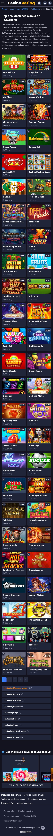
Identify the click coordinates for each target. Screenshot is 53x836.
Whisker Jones (10, 122)
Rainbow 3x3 (34, 147)
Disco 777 (7, 396)
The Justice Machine (39, 620)
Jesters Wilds (10, 271)
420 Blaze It (8, 97)
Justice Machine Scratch (39, 172)
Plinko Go (33, 421)
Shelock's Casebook (12, 669)
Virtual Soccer (35, 470)
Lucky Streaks (9, 371)
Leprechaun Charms (38, 520)
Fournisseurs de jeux (37, 799)
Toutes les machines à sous (13, 799)
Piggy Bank (8, 645)
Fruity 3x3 (7, 346)
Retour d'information (13, 821)
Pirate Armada (10, 545)
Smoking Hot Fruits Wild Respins (13, 296)
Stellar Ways (9, 470)
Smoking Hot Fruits (38, 321)
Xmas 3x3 (7, 495)
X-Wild (32, 246)
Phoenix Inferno (36, 545)
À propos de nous (11, 816)
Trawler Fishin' (10, 446)
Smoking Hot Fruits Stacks (13, 570)
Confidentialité (29, 816)
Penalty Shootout (11, 595)
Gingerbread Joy (36, 570)
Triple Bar (8, 520)
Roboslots (33, 645)
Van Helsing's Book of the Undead (13, 246)
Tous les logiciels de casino (26, 785)
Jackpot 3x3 (9, 172)
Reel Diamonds (36, 346)
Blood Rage (34, 446)
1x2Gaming (35, 9)
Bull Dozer (34, 296)
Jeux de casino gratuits (34, 795)
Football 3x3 (9, 72)
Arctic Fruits (35, 271)
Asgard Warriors (36, 97)
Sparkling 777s (10, 421)
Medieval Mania (36, 396)
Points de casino (25, 811)
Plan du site (9, 811)
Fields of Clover (36, 197)
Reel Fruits (34, 222)
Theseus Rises (10, 321)
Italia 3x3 (7, 197)
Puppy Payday (9, 147)
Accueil (5, 9)
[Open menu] (3, 3)
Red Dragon (8, 620)
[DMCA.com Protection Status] (26, 832)
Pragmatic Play (7, 803)
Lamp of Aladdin (36, 595)
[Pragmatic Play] (20, 768)
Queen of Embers (37, 122)
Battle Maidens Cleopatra (13, 222)
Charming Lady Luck (38, 669)
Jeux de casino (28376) (19, 9)
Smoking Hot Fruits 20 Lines (39, 495)
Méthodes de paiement (11, 795)
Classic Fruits (35, 371)
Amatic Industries (24, 803)
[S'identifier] (45, 3)
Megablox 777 (35, 72)
